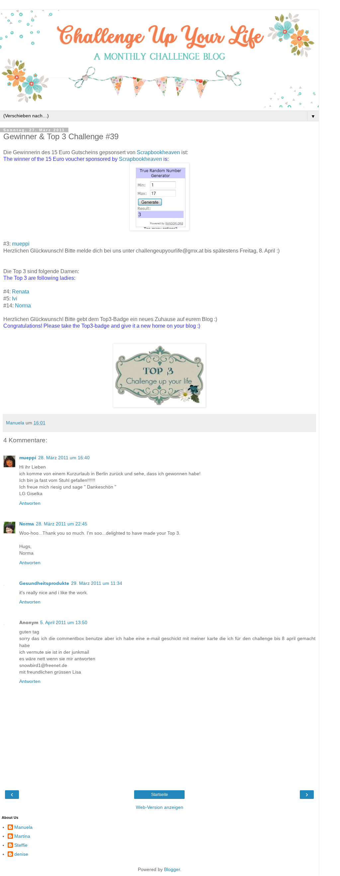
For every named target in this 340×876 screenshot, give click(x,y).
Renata (20, 291)
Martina (22, 836)
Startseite (159, 794)
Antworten (30, 503)
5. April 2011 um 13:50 (63, 622)
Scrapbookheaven (159, 152)
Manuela (23, 827)
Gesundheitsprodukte (44, 583)
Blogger (172, 869)
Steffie (21, 845)
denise (21, 854)
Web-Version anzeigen (159, 807)
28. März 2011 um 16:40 (64, 457)
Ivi (14, 298)
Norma (23, 305)
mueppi (21, 244)
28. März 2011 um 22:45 (61, 523)
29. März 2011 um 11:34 (96, 583)
